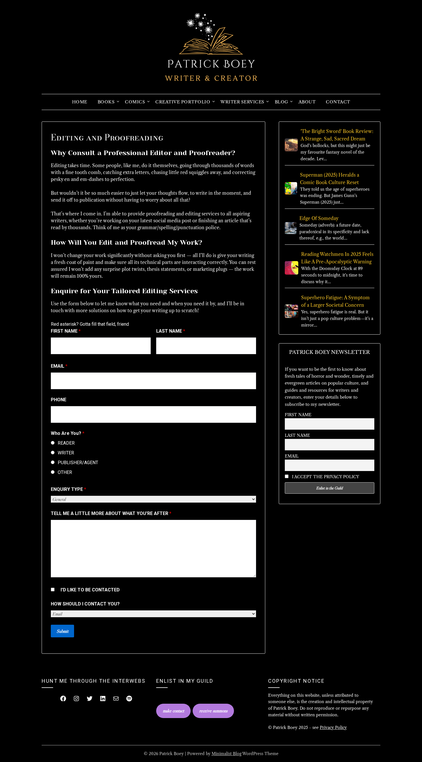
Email (59, 366)
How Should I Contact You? (85, 604)
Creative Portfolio (182, 102)
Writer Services (242, 102)
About (307, 102)
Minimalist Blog (226, 753)
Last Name (170, 331)
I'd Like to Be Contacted (90, 590)
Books (106, 102)
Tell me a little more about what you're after (111, 513)
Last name (297, 435)
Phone (58, 399)
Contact (338, 102)
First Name (66, 331)
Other (65, 472)
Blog (281, 102)
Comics (135, 102)
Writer (66, 453)
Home (79, 102)
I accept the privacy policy (325, 476)
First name (298, 414)
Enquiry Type (68, 489)
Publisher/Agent (78, 462)
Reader (66, 443)
